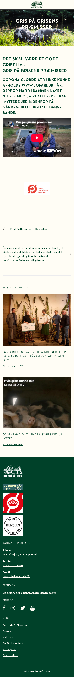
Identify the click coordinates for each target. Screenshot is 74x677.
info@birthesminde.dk (16, 576)
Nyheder (8, 637)
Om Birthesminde (13, 643)
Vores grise (9, 649)
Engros (7, 631)
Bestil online (10, 655)
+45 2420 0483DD (13, 565)
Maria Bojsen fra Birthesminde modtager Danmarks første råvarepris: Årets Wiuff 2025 (34, 356)
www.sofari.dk (38, 85)
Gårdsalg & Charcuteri (16, 625)
